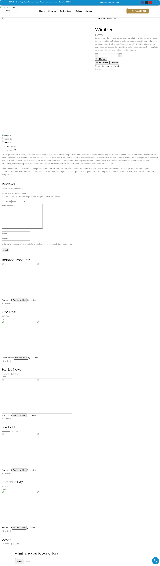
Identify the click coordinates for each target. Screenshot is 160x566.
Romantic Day (12, 482)
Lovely (6, 539)
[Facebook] (96, 73)
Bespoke (105, 18)
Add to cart (101, 59)
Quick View (31, 300)
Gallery (79, 11)
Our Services (65, 11)
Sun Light (9, 427)
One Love (9, 312)
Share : (98, 69)
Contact (88, 11)
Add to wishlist (102, 62)
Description (11, 147)
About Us (52, 11)
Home (42, 11)
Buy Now (114, 62)
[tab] (82, 146)
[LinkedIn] (97, 73)
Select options (8, 357)
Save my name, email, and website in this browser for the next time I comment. (38, 244)
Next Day (117, 66)
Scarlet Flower (12, 369)
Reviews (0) (11, 150)
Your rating (6, 201)
